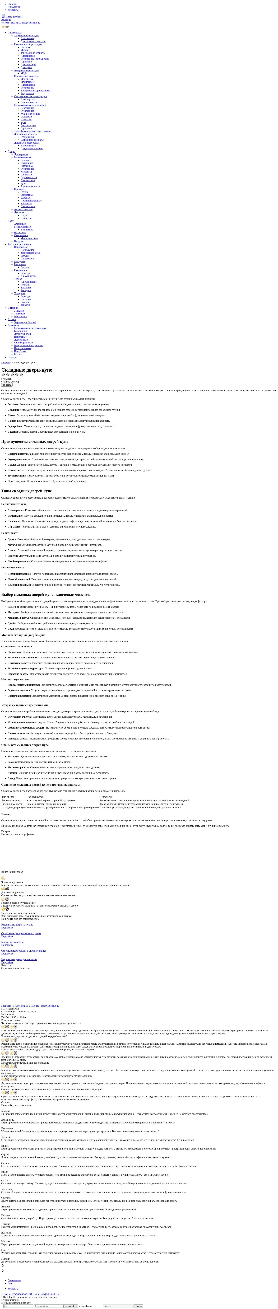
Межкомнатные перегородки (30, 105)
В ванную (26, 218)
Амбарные (20, 223)
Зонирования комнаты (33, 52)
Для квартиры (28, 64)
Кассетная (26, 171)
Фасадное (19, 261)
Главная (12, 4)
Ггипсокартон (28, 125)
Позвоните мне (14, 16)
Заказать (7, 385)
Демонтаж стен (22, 333)
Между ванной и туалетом (28, 345)
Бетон (17, 354)
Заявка (138, 1306)
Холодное (19, 293)
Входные (25, 197)
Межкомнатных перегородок (30, 328)
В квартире (27, 229)
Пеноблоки (20, 351)
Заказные (19, 310)
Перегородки (15, 32)
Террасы (25, 305)
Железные (26, 203)
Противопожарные (31, 200)
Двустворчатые (29, 177)
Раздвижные (27, 93)
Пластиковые (28, 84)
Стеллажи (26, 119)
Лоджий (25, 284)
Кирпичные (20, 331)
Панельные (20, 336)
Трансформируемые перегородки (32, 131)
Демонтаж (13, 325)
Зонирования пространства (36, 90)
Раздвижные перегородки (28, 44)
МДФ (24, 73)
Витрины (13, 307)
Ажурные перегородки (26, 70)
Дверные (25, 47)
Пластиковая (28, 55)
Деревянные (27, 108)
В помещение (28, 145)
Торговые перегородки (26, 35)
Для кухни (26, 67)
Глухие (24, 192)
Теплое (18, 278)
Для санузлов (28, 99)
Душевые (19, 212)
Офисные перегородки (26, 76)
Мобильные (27, 81)
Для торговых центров (33, 41)
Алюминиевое (29, 276)
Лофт (11, 221)
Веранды (25, 273)
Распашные (27, 163)
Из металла (20, 232)
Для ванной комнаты (25, 134)
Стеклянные (27, 38)
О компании (14, 6)
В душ (24, 215)
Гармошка (26, 61)
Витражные (27, 165)
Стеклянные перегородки (35, 58)
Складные (26, 116)
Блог (10, 1283)
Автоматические (23, 209)
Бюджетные (27, 194)
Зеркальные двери (31, 186)
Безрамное (20, 264)
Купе (23, 122)
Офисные (19, 189)
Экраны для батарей (25, 322)
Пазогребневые (22, 348)
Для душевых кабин (32, 148)
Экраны (12, 319)
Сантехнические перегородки (30, 96)
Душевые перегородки (26, 142)
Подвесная (26, 174)
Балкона (25, 267)
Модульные (27, 79)
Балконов (26, 287)
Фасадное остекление (19, 244)
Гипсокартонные (23, 342)
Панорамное (21, 247)
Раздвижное (20, 270)
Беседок (25, 255)
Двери (11, 151)
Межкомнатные (22, 157)
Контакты (13, 9)
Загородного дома (30, 252)
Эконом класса (29, 102)
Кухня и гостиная (30, 113)
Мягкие (25, 50)
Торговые (19, 313)
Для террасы (21, 154)
